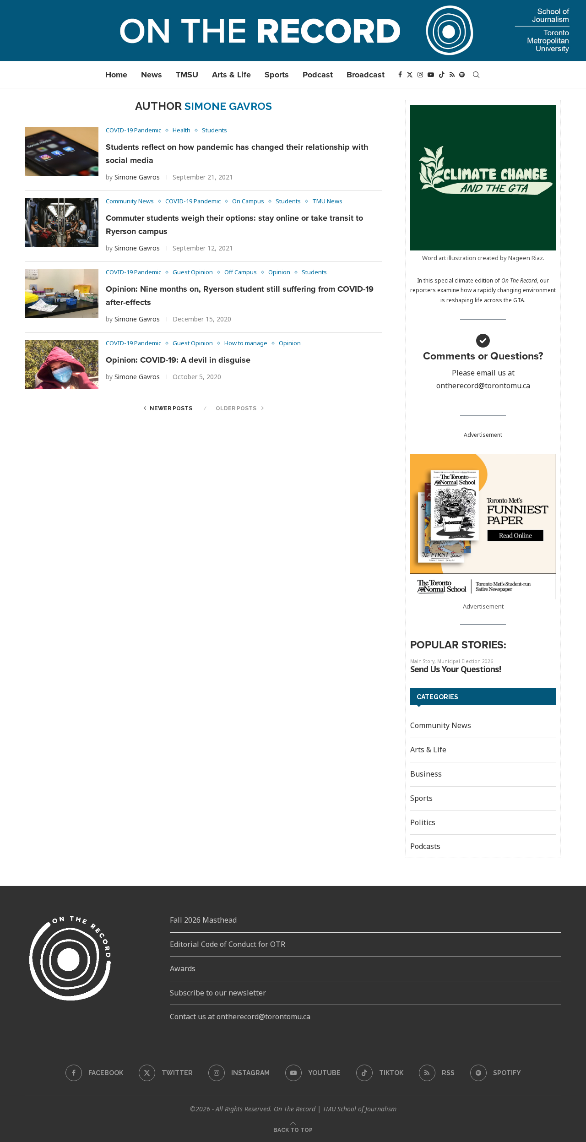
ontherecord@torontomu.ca (483, 386)
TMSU (187, 75)
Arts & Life (231, 75)
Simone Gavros (137, 177)
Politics (422, 822)
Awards (182, 968)
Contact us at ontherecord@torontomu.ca (240, 1016)
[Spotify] (462, 74)
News (151, 75)
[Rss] (452, 74)
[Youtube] (431, 74)
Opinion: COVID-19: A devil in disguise (178, 360)
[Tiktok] (442, 74)
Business (426, 774)
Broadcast (366, 75)
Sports (277, 75)
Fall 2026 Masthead (203, 920)
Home (116, 75)
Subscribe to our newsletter (218, 993)
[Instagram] (420, 74)
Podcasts (425, 846)
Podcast (318, 75)
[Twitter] (410, 74)
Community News (440, 725)
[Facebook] (400, 74)
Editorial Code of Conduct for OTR (227, 944)
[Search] (476, 74)
